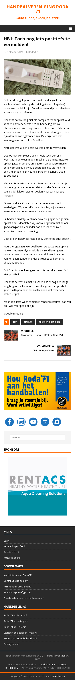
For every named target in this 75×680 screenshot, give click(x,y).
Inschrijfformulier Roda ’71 (18, 575)
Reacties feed (11, 552)
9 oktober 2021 (15, 52)
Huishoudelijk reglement (17, 586)
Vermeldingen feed (14, 546)
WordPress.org (12, 557)
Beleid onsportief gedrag (17, 592)
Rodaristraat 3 (48, 664)
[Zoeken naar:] (37, 438)
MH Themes (59, 676)
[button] (70, 28)
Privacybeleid (11, 644)
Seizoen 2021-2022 (49, 322)
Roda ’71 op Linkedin (15, 626)
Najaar (28, 322)
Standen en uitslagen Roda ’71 (20, 632)
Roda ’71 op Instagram (16, 621)
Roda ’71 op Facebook (16, 615)
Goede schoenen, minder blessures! (24, 598)
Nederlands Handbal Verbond (20, 638)
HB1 (15, 322)
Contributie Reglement (16, 580)
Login (6, 540)
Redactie (33, 52)
